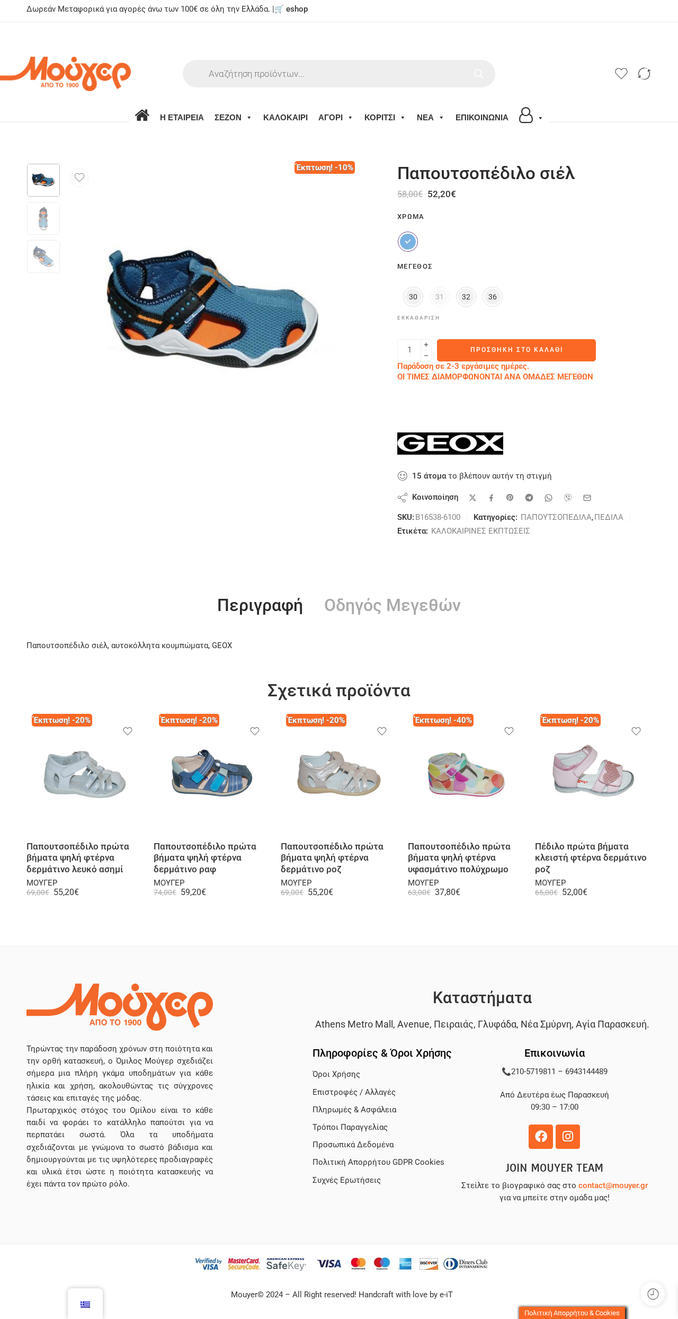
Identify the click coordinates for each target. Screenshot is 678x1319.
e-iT (445, 1294)
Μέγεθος (414, 266)
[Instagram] (568, 1137)
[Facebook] (541, 1137)
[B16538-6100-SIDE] (43, 180)
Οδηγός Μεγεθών (392, 605)
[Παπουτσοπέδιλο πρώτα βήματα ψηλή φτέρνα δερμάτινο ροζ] (339, 774)
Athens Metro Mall (354, 1024)
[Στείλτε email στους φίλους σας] (587, 497)
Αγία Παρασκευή (611, 1024)
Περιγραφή (260, 605)
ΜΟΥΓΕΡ (41, 883)
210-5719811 (533, 1071)
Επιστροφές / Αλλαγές (354, 1092)
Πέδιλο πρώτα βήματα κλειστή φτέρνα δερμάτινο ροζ (591, 858)
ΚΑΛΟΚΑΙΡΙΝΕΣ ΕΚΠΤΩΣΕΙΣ (480, 531)
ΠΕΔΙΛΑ (608, 517)
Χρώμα (411, 216)
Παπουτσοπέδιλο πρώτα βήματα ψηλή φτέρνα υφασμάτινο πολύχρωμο (459, 858)
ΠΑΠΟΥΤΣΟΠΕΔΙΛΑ (556, 517)
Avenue (413, 1024)
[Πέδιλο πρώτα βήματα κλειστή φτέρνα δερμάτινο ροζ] (593, 774)
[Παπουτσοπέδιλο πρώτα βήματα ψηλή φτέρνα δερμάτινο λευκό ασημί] (84, 774)
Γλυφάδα (497, 1024)
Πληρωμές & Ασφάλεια (354, 1109)
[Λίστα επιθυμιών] (79, 177)
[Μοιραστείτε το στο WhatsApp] (548, 497)
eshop (297, 9)
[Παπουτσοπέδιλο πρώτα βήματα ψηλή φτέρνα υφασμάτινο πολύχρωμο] (466, 774)
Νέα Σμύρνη (546, 1024)
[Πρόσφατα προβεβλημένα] (653, 1294)
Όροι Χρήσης (336, 1074)
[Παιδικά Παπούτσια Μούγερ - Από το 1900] (94, 74)
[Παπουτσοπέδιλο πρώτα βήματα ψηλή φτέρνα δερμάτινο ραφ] (212, 774)
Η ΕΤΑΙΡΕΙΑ (182, 117)
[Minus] (426, 355)
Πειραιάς (454, 1024)
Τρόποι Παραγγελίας (350, 1127)
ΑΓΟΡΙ (330, 117)
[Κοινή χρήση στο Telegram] (529, 497)
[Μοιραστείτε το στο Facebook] (491, 498)
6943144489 (586, 1071)
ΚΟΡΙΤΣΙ (379, 117)
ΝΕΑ (425, 117)
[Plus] (426, 344)
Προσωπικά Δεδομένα (353, 1144)
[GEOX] (450, 443)
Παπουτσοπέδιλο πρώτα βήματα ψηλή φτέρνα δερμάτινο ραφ (205, 858)
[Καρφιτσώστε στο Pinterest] (510, 497)
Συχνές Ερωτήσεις (347, 1180)
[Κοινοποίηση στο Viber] (568, 497)
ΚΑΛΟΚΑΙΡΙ (285, 117)
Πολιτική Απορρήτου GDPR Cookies (378, 1162)
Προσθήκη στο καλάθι (516, 349)
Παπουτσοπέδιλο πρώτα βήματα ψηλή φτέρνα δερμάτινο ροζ (332, 858)
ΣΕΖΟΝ (228, 117)
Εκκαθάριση (418, 318)
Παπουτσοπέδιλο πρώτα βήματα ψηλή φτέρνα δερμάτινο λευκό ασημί (77, 858)
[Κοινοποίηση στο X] (473, 498)
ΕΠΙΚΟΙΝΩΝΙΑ (482, 117)
